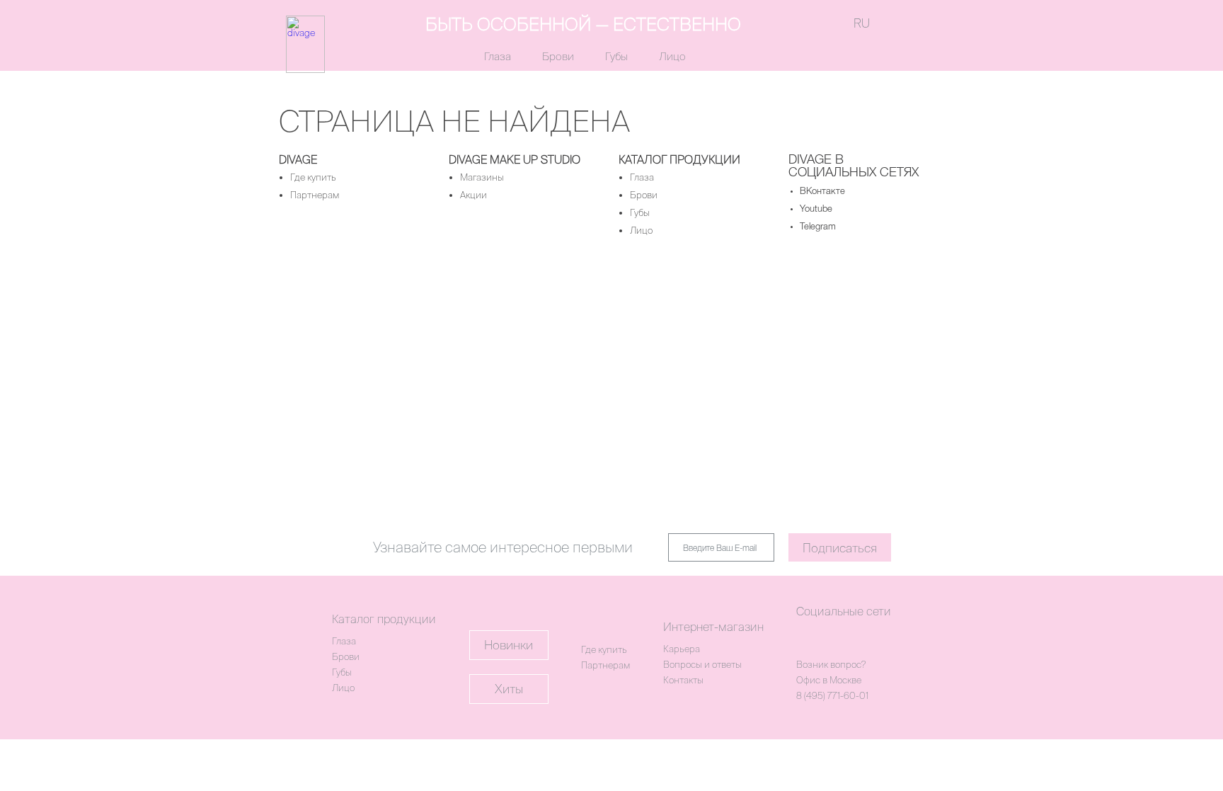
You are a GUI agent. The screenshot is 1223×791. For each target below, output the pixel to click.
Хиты (509, 688)
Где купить (313, 177)
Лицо (672, 56)
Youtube (816, 209)
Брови (558, 56)
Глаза (497, 56)
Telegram (818, 227)
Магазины (482, 177)
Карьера (681, 649)
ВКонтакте (822, 191)
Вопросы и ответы (702, 664)
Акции (473, 195)
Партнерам (314, 195)
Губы (616, 56)
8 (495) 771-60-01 (832, 695)
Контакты (683, 680)
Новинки (508, 644)
